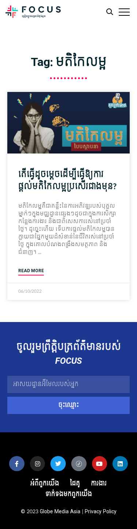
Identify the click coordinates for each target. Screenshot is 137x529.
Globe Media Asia (60, 511)
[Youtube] (99, 463)
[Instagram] (37, 463)
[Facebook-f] (16, 463)
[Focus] (33, 13)
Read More (31, 271)
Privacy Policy (101, 511)
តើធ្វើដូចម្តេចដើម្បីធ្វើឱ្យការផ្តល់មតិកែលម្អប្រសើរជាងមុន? (67, 180)
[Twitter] (58, 463)
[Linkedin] (120, 463)
